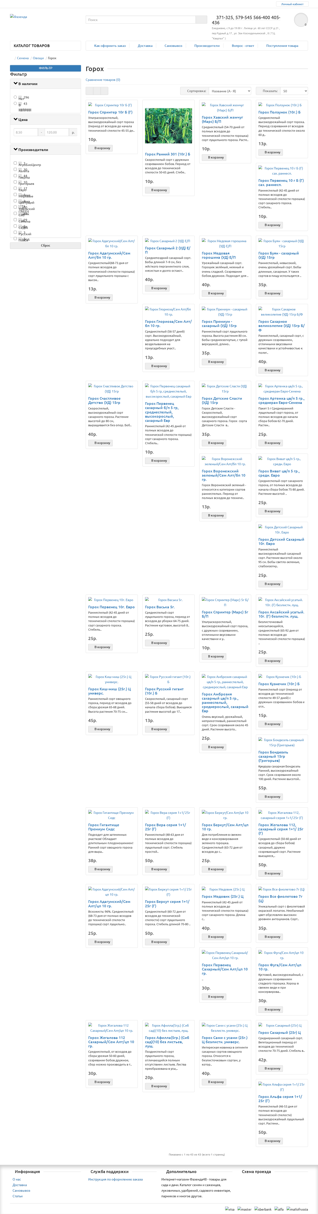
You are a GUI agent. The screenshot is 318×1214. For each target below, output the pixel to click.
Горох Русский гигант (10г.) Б (164, 691)
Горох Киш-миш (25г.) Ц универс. (109, 691)
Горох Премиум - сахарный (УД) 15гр (219, 323)
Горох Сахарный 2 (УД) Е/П (167, 250)
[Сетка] (89, 91)
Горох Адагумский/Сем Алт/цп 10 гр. (109, 903)
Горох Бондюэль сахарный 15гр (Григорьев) (273, 756)
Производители (207, 45)
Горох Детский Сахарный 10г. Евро (281, 541)
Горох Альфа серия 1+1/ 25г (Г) (280, 1098)
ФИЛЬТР (45, 68)
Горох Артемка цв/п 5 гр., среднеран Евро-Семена (281, 400)
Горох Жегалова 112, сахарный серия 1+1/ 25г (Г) (280, 828)
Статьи (18, 1196)
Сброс (45, 245)
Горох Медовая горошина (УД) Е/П (219, 255)
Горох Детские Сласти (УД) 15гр (222, 400)
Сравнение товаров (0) (103, 79)
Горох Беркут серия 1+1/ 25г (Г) (167, 903)
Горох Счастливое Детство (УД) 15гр (104, 400)
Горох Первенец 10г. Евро (111, 607)
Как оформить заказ (110, 45)
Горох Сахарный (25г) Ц (279, 1032)
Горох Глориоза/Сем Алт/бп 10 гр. (168, 323)
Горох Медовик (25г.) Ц (223, 896)
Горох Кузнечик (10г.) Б (279, 683)
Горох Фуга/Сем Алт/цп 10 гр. (279, 967)
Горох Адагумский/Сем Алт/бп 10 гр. (109, 255)
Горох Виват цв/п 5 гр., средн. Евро (279, 473)
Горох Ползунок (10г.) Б (279, 112)
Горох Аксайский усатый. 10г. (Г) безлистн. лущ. (281, 614)
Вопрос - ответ (243, 45)
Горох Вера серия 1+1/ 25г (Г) (165, 826)
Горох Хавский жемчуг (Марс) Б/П (222, 119)
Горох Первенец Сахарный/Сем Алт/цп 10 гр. (225, 969)
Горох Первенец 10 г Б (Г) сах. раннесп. (281, 182)
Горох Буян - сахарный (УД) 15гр (278, 255)
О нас (17, 1179)
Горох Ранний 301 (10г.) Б (167, 154)
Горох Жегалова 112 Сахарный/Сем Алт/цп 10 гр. (111, 1041)
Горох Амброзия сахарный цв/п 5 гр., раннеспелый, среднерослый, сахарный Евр (225, 702)
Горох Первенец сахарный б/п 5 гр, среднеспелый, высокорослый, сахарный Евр (162, 411)
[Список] (97, 91)
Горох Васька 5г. (160, 607)
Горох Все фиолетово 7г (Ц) (280, 898)
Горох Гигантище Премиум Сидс (103, 826)
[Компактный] (104, 91)
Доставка (145, 45)
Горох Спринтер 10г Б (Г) (110, 112)
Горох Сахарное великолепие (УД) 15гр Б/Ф (281, 325)
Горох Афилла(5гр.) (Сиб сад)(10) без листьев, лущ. (167, 1041)
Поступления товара (282, 45)
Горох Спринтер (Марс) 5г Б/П (225, 614)
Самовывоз (173, 45)
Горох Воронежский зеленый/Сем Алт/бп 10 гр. (223, 475)
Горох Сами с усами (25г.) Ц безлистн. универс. (224, 1039)
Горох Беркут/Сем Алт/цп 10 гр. (225, 826)
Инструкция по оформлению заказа (115, 1179)
